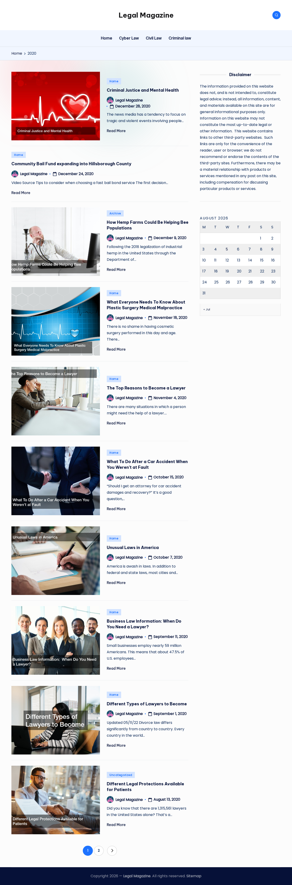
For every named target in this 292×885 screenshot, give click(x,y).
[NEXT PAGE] (112, 851)
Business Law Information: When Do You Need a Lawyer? (144, 623)
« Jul (206, 309)
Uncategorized (121, 775)
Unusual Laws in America (133, 547)
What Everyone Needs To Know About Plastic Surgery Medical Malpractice (146, 304)
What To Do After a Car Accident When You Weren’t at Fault (147, 464)
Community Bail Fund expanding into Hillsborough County (71, 163)
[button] (112, 851)
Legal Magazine (146, 15)
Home (114, 81)
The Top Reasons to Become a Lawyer (146, 388)
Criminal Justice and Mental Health (143, 90)
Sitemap (193, 876)
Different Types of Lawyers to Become (147, 703)
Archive (115, 213)
